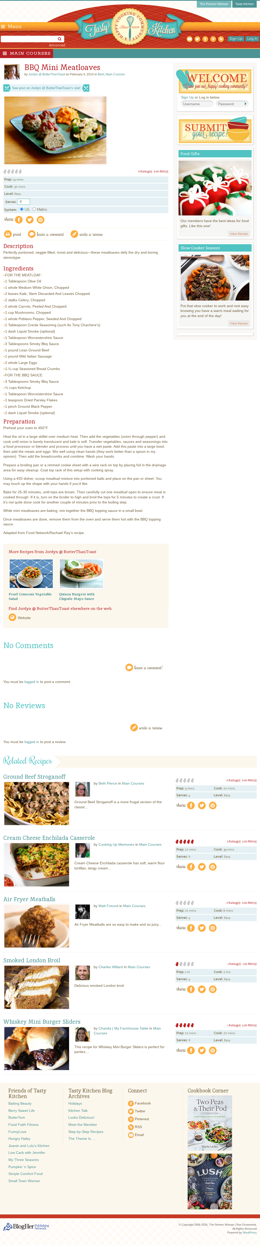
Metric (42, 210)
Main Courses (30, 53)
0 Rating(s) (145, 171)
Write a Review (150, 727)
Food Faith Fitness (23, 1125)
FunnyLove (17, 1132)
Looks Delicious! (81, 1117)
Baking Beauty (19, 1103)
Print (17, 233)
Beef (101, 74)
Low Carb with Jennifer (26, 1153)
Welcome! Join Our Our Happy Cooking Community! (214, 81)
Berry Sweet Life (21, 1111)
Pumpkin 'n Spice (22, 1167)
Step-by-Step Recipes (85, 1132)
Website (24, 618)
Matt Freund (108, 906)
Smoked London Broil (31, 960)
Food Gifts (190, 153)
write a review (91, 233)
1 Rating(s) (234, 964)
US (27, 210)
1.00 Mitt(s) (249, 964)
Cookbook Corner (208, 1090)
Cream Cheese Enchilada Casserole (49, 838)
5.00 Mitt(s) (249, 841)
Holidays (75, 1103)
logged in (31, 682)
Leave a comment (50, 233)
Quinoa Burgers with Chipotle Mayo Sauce (76, 596)
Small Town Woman (24, 1181)
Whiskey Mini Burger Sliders (41, 1022)
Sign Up (236, 38)
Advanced (57, 45)
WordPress (250, 1232)
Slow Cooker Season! (200, 248)
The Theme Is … (81, 1139)
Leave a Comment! (148, 667)
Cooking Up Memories (116, 844)
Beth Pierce (108, 783)
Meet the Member (82, 1125)
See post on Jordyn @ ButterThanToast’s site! (46, 88)
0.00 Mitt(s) (161, 171)
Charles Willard (111, 967)
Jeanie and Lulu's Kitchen (29, 1146)
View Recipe (239, 234)
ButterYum (16, 1117)
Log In (252, 38)
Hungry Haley (19, 1139)
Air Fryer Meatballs (29, 899)
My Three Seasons (23, 1160)
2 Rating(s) (234, 841)
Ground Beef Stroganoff (34, 777)
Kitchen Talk (78, 1111)
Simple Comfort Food (25, 1174)
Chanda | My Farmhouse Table (123, 1028)
